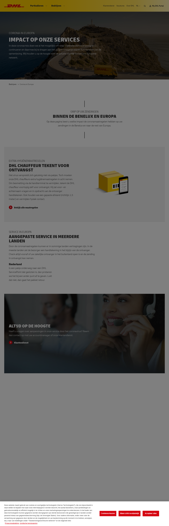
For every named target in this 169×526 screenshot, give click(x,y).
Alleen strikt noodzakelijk (129, 513)
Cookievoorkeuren (108, 513)
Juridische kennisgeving (28, 523)
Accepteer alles (151, 513)
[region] (84, 513)
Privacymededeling (12, 523)
